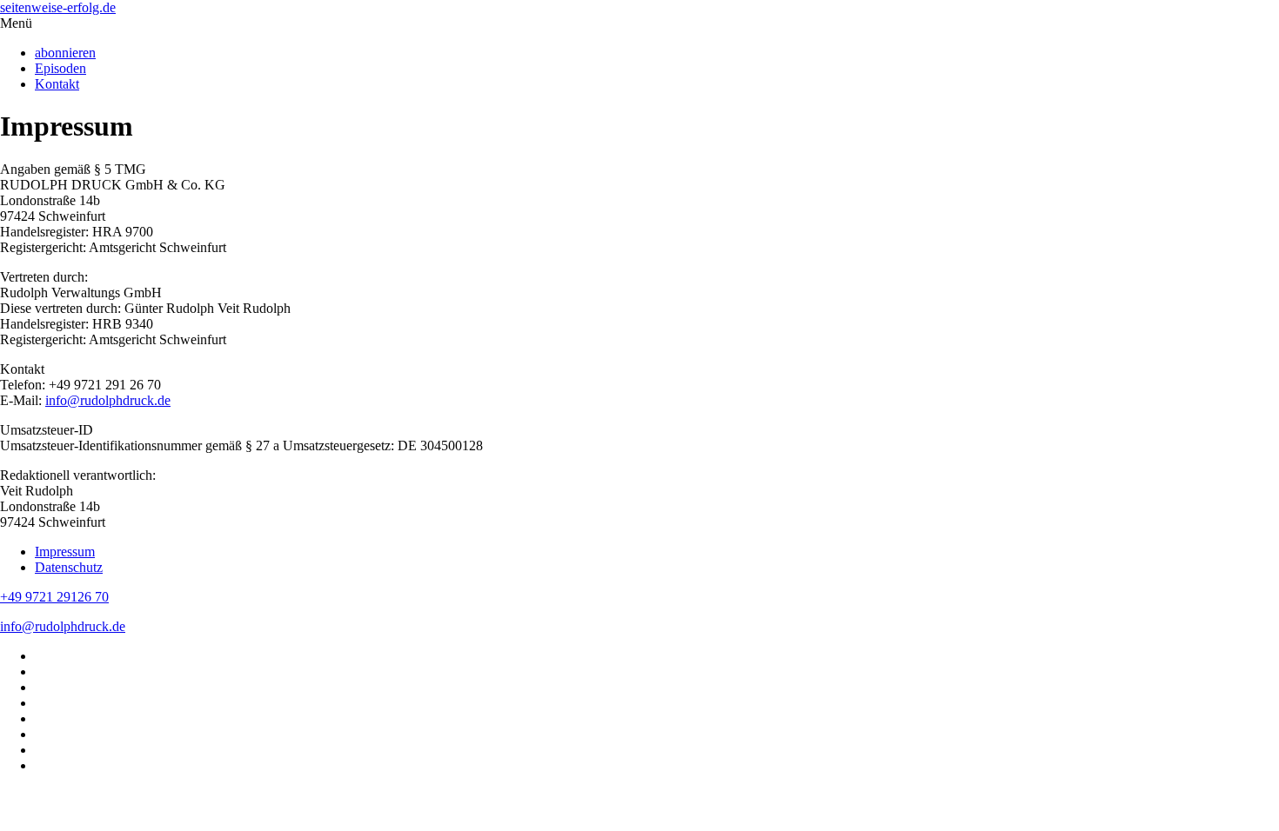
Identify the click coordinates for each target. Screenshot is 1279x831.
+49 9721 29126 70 (54, 596)
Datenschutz (69, 567)
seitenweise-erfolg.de (58, 7)
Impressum (65, 551)
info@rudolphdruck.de (108, 400)
